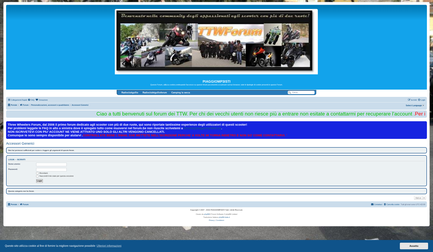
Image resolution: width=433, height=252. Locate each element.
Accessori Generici (20, 143)
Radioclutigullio (129, 92)
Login (11, 160)
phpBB (207, 214)
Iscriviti (21, 160)
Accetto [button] (413, 246)
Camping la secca (180, 92)
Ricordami (43, 173)
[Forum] (216, 42)
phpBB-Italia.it (224, 217)
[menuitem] (31, 100)
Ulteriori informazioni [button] (109, 245)
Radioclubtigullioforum (155, 92)
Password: (13, 169)
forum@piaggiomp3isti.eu (202, 128)
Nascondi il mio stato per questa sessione (56, 176)
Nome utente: (14, 164)
